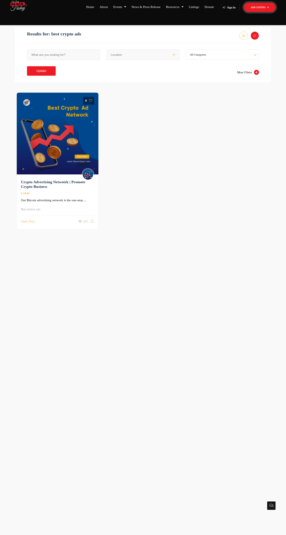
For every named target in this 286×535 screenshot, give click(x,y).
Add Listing (258, 7)
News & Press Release (146, 7)
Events (117, 7)
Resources (172, 7)
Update (41, 71)
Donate (209, 7)
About (104, 7)
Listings (194, 7)
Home (90, 7)
